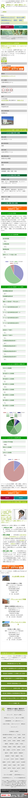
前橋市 (4, 762)
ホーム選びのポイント (18, 720)
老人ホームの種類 (20, 717)
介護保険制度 (8, 720)
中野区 (14, 746)
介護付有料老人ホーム (19, 774)
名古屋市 (23, 762)
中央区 (21, 743)
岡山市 (13, 768)
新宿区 (18, 740)
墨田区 (6, 743)
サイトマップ (14, 727)
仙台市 (18, 762)
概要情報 (7, 26)
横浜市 (6, 753)
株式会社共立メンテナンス (8, 76)
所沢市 (16, 759)
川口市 (12, 759)
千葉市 (12, 756)
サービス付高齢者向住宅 (19, 777)
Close (26, 794)
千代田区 (5, 746)
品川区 (9, 740)
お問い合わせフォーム (20, 785)
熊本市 (16, 771)
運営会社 (23, 724)
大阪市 (14, 765)
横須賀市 (7, 756)
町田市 (18, 749)
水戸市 (8, 762)
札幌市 (13, 762)
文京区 (23, 746)
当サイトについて (15, 724)
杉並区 (23, 740)
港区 (4, 749)
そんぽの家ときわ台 (18, 576)
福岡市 (11, 771)
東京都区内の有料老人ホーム (9, 734)
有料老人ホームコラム (9, 717)
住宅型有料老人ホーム (14, 536)
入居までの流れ (6, 724)
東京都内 (22, 540)
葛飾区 (19, 737)
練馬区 (19, 746)
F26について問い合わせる (13, 567)
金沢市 (18, 768)
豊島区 (9, 746)
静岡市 (5, 765)
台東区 (16, 743)
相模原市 (21, 753)
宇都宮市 (22, 759)
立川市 (23, 749)
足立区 (19, 734)
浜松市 (9, 765)
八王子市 (13, 749)
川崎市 (11, 753)
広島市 (23, 768)
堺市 (19, 765)
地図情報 (21, 26)
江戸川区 (10, 737)
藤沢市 (15, 753)
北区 (24, 737)
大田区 (14, 737)
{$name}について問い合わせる (13, 68)
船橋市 (17, 756)
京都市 (4, 768)
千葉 (21, 756)
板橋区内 (13, 543)
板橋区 (4, 737)
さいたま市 (6, 759)
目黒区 (8, 749)
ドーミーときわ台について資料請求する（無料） (14, 208)
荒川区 (23, 734)
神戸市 (9, 768)
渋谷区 (13, 740)
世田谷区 (12, 743)
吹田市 (22, 765)
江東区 (4, 740)
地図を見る (20, 100)
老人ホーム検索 (17, 714)
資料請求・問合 (5, 795)
